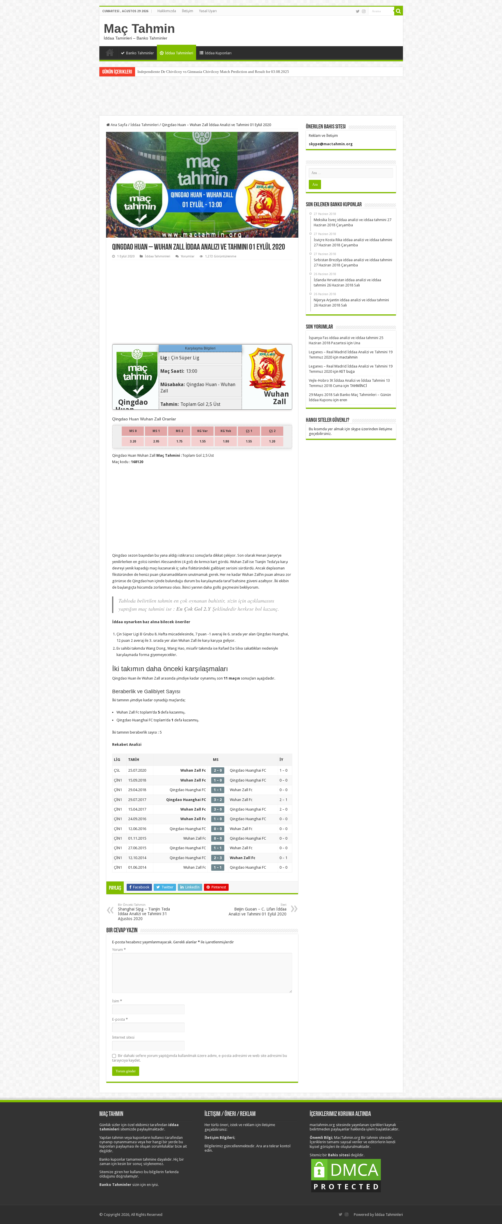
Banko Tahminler (140, 53)
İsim (117, 1001)
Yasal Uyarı (208, 11)
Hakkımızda (166, 11)
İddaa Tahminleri (179, 53)
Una (357, 343)
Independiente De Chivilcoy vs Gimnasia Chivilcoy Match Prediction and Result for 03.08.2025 (213, 71)
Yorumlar (187, 256)
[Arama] (398, 11)
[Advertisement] (251, 97)
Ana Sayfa (109, 52)
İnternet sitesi (123, 1037)
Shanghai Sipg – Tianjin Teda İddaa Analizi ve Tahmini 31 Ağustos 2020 (144, 912)
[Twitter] (357, 11)
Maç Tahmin (139, 28)
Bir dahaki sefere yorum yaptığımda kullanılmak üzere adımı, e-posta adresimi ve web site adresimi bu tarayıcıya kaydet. (199, 1057)
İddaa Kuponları (218, 53)
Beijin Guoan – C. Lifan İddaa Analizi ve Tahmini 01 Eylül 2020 (257, 909)
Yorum (119, 949)
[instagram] (363, 11)
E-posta (120, 1019)
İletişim (187, 11)
